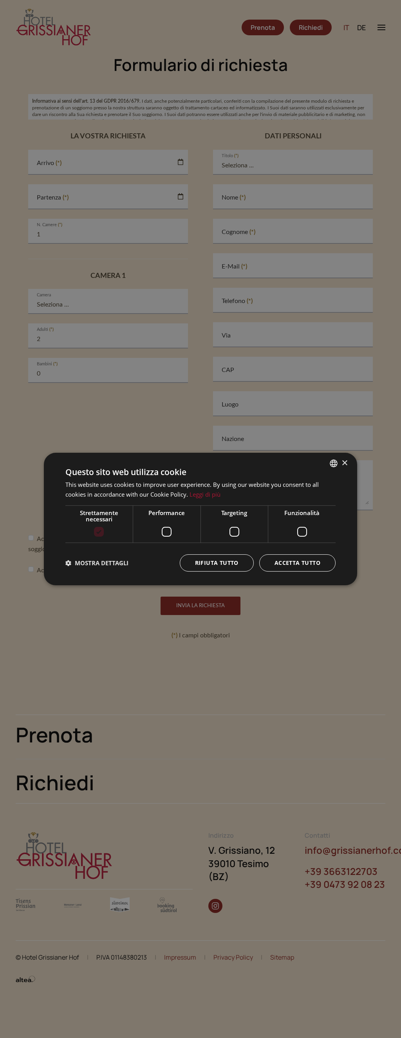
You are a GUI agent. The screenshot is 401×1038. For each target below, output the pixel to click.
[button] (96, 562)
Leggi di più (205, 494)
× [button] (344, 463)
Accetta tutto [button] (297, 562)
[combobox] (334, 463)
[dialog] (200, 519)
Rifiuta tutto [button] (216, 562)
